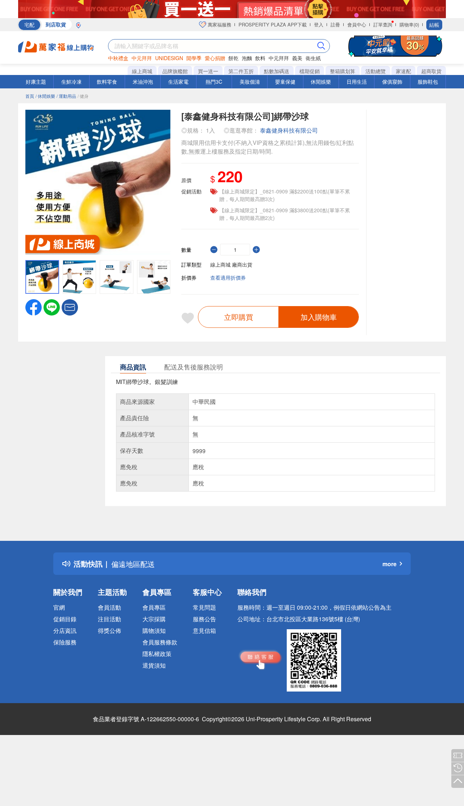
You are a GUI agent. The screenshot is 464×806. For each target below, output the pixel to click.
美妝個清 (250, 81)
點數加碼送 (276, 71)
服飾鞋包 (428, 81)
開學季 (194, 58)
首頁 (29, 96)
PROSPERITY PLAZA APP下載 (273, 24)
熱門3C (214, 81)
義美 (297, 58)
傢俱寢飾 (392, 81)
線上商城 (142, 71)
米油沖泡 (143, 81)
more (389, 564)
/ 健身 (83, 96)
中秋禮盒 (118, 58)
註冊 (335, 24)
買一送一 (208, 71)
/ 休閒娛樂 (45, 96)
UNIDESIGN (169, 58)
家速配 (403, 71)
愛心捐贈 (215, 58)
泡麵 (247, 58)
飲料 (260, 58)
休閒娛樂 (321, 81)
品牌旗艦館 (175, 71)
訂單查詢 (382, 24)
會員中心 (356, 24)
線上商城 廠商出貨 (231, 264)
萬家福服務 (218, 24)
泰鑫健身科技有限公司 (289, 130)
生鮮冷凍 (71, 81)
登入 (318, 24)
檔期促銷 (309, 71)
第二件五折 (241, 71)
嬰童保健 (285, 81)
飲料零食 (107, 81)
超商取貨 (431, 71)
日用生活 (357, 81)
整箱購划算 (342, 71)
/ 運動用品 (66, 96)
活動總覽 (375, 71)
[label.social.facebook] (33, 306)
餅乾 (233, 58)
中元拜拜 (142, 58)
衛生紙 (313, 58)
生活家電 (178, 81)
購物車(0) (409, 24)
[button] (70, 306)
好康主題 (36, 81)
